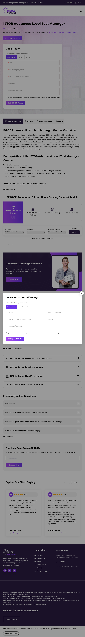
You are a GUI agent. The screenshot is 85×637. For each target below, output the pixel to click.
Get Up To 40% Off (15, 339)
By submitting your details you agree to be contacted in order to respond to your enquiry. (33, 333)
